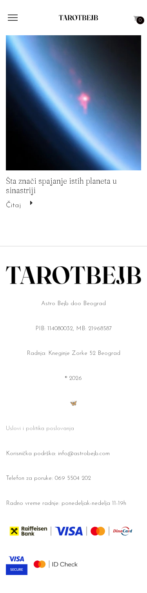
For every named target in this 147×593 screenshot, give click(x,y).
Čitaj (13, 205)
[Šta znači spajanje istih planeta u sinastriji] (73, 102)
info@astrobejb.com (84, 454)
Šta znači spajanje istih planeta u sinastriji (61, 185)
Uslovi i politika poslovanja (40, 429)
